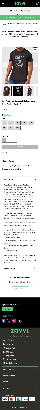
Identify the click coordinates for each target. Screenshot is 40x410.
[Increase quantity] (15, 140)
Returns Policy (11, 348)
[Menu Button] (3, 3)
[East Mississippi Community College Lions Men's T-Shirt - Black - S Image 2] (18, 91)
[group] (20, 65)
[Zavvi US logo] (20, 3)
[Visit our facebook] (3, 321)
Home (4, 24)
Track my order (11, 359)
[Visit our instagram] (14, 321)
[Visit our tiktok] (20, 321)
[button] (20, 115)
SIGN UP (7, 309)
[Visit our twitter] (9, 321)
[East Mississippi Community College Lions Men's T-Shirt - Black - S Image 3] (29, 91)
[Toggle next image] (35, 65)
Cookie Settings (11, 363)
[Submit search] (8, 3)
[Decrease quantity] (4, 140)
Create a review (20, 288)
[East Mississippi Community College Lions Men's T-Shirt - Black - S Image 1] (7, 91)
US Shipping (10, 352)
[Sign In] (32, 3)
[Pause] (38, 11)
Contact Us (10, 344)
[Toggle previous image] (5, 65)
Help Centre (10, 355)
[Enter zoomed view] (35, 49)
